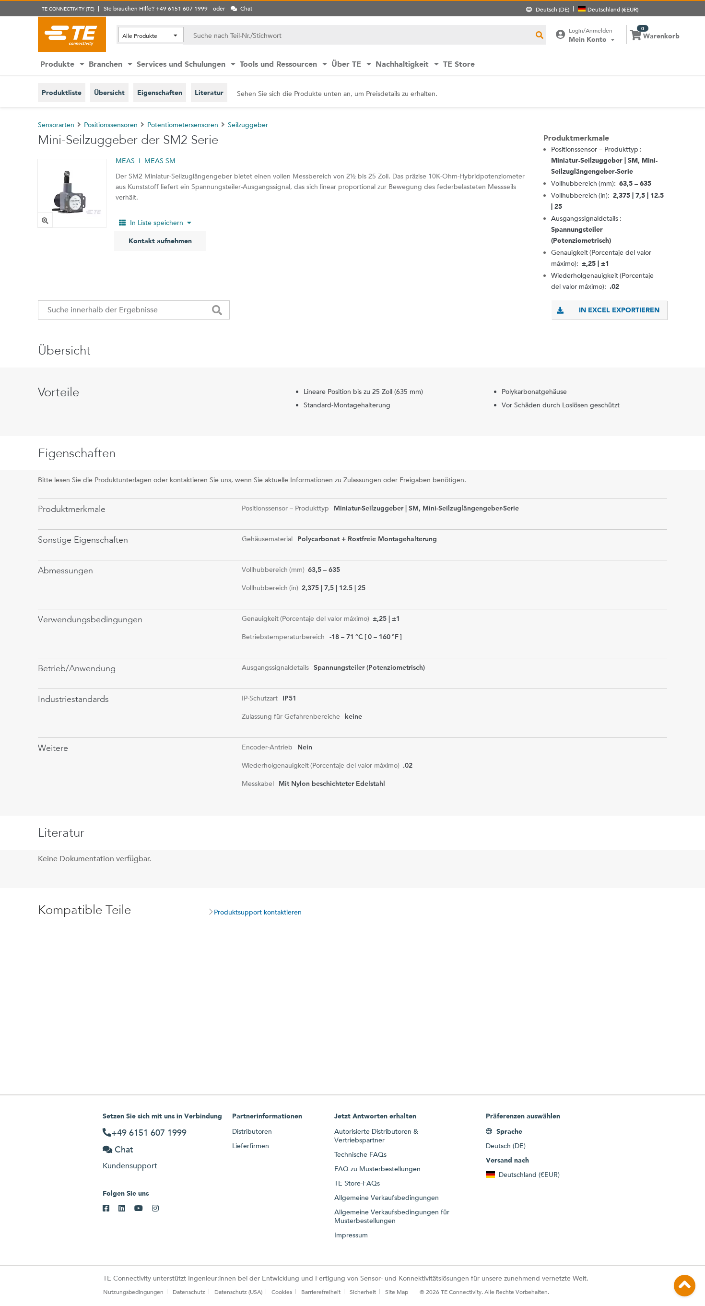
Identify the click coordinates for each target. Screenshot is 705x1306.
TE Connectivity (72, 34)
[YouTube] (143, 1208)
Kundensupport (130, 1166)
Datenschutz (189, 1291)
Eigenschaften (159, 92)
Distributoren (252, 1131)
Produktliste (62, 92)
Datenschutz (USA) (238, 1291)
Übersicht (109, 92)
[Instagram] (160, 1208)
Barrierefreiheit (321, 1291)
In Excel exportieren (619, 310)
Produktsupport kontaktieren (258, 912)
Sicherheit (363, 1291)
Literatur (209, 92)
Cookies (281, 1291)
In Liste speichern (156, 222)
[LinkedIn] (126, 1208)
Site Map (396, 1291)
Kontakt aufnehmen (160, 241)
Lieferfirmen (250, 1145)
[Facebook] (110, 1208)
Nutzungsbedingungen (133, 1291)
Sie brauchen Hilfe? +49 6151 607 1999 (156, 8)
